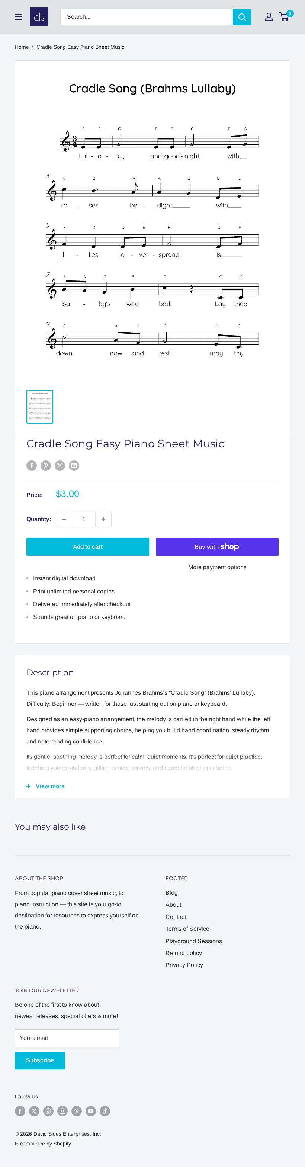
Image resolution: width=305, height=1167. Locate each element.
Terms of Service (187, 929)
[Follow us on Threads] (48, 1111)
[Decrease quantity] (64, 519)
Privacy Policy (184, 965)
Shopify (62, 1144)
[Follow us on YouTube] (91, 1111)
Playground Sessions (194, 941)
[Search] (242, 17)
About (173, 904)
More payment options (217, 567)
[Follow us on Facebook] (20, 1111)
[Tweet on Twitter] (60, 465)
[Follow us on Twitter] (34, 1111)
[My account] (269, 17)
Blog (172, 892)
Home (22, 47)
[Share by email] (74, 465)
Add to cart (88, 546)
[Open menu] (18, 17)
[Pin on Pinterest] (46, 465)
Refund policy (184, 953)
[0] (284, 16)
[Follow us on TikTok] (105, 1111)
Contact (176, 917)
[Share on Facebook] (31, 465)
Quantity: (38, 519)
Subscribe (40, 1060)
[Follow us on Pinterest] (76, 1111)
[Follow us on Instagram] (62, 1111)
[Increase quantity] (103, 519)
